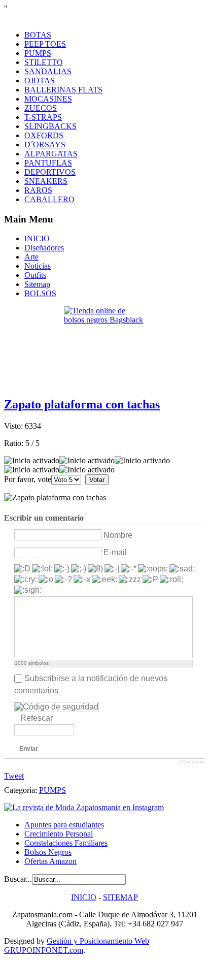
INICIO (37, 238)
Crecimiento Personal (58, 833)
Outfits (35, 275)
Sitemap (37, 284)
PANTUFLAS (48, 162)
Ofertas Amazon (50, 861)
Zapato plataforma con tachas (82, 404)
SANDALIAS (48, 71)
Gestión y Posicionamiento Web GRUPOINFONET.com (76, 945)
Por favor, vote (27, 479)
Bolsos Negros (48, 852)
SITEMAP (120, 897)
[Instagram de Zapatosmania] (84, 807)
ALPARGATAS (51, 153)
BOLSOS (40, 293)
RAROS (38, 190)
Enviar (28, 748)
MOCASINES (48, 98)
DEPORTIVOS (50, 172)
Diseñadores (44, 247)
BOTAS (37, 34)
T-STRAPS (43, 117)
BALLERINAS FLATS (63, 89)
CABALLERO (49, 199)
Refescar (36, 718)
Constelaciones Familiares (66, 843)
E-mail (115, 552)
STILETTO (43, 62)
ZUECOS (40, 108)
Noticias (37, 266)
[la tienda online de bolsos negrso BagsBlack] (104, 347)
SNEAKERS (45, 181)
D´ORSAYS (44, 144)
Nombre (117, 535)
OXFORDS (43, 135)
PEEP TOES (45, 44)
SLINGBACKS (50, 126)
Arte (31, 256)
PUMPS (37, 53)
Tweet (14, 776)
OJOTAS (39, 80)
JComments (192, 761)
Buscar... (18, 879)
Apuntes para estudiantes (64, 824)
